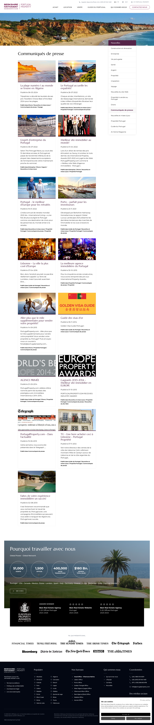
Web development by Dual (12, 720)
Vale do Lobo (40, 703)
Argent (113, 70)
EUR (125, 2)
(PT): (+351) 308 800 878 (139, 682)
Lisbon (38, 688)
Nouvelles (115, 43)
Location (67, 7)
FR (118, 2)
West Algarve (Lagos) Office (83, 688)
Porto (38, 694)
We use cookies (107, 701)
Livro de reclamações (13, 692)
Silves (54, 697)
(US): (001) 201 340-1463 (139, 679)
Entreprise (115, 54)
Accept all (125, 714)
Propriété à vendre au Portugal (119, 98)
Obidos (55, 691)
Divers (113, 105)
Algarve (55, 676)
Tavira (55, 700)
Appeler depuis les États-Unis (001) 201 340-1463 (96, 2)
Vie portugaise (116, 59)
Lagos (55, 685)
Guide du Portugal (96, 7)
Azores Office (78, 700)
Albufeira (39, 676)
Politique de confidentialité (15, 686)
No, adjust (138, 718)
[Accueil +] (17, 6)
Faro (37, 685)
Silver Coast (40, 697)
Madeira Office (78, 697)
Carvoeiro (56, 679)
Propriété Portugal (118, 121)
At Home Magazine (118, 132)
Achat (55, 7)
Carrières (109, 682)
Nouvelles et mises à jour (120, 116)
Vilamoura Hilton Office (81, 691)
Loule (54, 688)
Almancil (39, 679)
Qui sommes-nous (119, 7)
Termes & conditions (13, 683)
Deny (113, 718)
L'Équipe (109, 679)
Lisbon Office (78, 679)
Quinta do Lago (58, 694)
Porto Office (78, 682)
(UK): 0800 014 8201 (138, 676)
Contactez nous (139, 7)
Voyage (114, 86)
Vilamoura (56, 703)
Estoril (55, 682)
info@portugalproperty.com (141, 687)
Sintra (38, 700)
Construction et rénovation (121, 48)
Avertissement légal (13, 689)
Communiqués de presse (122, 110)
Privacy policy (145, 700)
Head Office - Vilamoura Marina (84, 676)
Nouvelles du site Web (119, 92)
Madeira (38, 691)
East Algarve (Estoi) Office (82, 694)
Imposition (115, 81)
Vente (79, 7)
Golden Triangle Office (81, 685)
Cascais (38, 682)
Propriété (114, 76)
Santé (113, 65)
